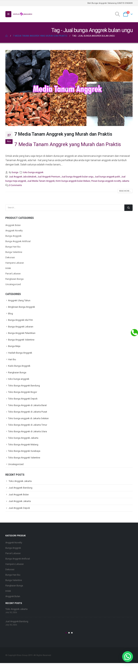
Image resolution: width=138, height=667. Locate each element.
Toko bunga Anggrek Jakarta (23, 438)
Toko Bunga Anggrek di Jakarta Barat (27, 405)
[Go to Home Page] (6, 36)
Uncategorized (13, 284)
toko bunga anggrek (33, 172)
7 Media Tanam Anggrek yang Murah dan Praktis (63, 134)
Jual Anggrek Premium (48, 176)
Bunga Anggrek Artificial (18, 241)
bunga (15, 172)
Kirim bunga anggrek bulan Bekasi (73, 181)
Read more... (125, 191)
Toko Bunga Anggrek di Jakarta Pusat (27, 411)
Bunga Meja (14, 346)
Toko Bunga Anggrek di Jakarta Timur (27, 424)
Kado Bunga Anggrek (19, 366)
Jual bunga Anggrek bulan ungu (77, 176)
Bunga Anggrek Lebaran (20, 326)
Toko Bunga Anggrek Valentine (24, 457)
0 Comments (15, 185)
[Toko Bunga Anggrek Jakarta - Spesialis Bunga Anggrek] (23, 14)
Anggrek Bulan (13, 225)
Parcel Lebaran (13, 273)
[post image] (69, 88)
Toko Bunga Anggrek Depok (23, 398)
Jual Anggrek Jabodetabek (22, 176)
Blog (10, 313)
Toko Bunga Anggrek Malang (23, 444)
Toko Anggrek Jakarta (20, 481)
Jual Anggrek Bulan (19, 494)
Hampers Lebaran (14, 262)
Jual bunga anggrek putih (107, 176)
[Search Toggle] (117, 14)
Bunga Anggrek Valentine (21, 339)
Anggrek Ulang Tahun (19, 300)
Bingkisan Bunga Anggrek (21, 307)
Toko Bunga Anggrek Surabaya (24, 451)
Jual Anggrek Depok (19, 508)
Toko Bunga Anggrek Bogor (22, 392)
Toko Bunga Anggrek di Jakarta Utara (27, 431)
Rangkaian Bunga (14, 279)
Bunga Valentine (13, 252)
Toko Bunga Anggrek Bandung (24, 385)
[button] (66, 632)
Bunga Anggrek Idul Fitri (20, 320)
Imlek (8, 268)
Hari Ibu (12, 359)
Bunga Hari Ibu (12, 246)
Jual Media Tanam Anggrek (41, 181)
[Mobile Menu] (8, 14)
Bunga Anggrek (13, 236)
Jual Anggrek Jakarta (20, 501)
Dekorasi (10, 257)
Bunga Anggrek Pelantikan (21, 333)
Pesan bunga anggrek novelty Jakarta (110, 181)
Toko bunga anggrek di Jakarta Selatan (28, 418)
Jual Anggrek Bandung (20, 487)
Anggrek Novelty (14, 230)
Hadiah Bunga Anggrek (20, 352)
